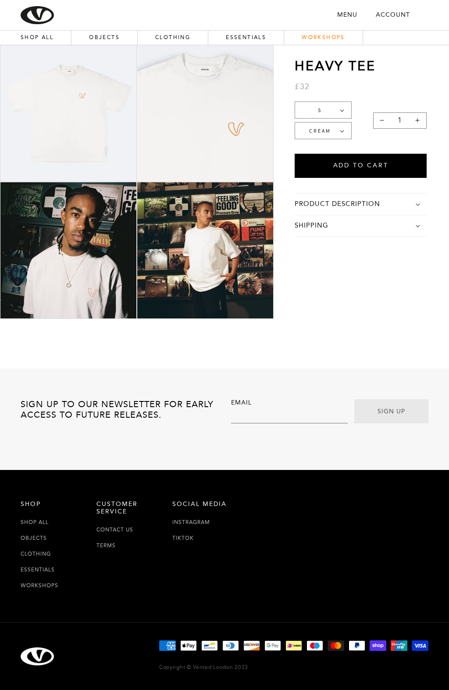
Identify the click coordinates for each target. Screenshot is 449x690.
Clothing (36, 554)
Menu (347, 15)
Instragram (191, 522)
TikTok (183, 538)
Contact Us (114, 530)
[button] (360, 204)
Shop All (35, 522)
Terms (106, 546)
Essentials (38, 570)
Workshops (39, 586)
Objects (34, 538)
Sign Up (391, 411)
